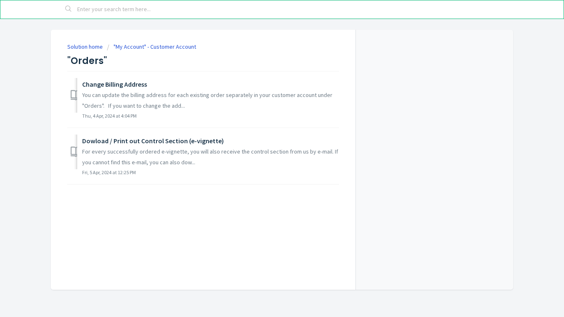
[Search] (68, 9)
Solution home (85, 46)
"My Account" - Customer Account (155, 46)
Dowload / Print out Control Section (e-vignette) (153, 141)
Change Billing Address (114, 84)
